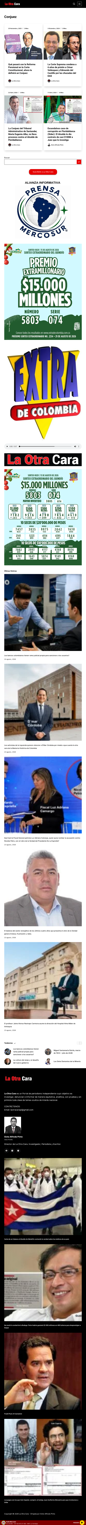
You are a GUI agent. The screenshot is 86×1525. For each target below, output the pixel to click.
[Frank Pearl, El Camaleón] (43, 1371)
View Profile (8, 1139)
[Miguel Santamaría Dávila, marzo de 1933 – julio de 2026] (48, 1051)
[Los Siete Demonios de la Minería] (48, 1061)
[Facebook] (6, 1151)
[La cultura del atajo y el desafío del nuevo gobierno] (7, 1061)
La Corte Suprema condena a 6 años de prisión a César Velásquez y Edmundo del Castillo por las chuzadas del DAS (62, 70)
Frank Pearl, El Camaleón (13, 1414)
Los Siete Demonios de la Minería (67, 1061)
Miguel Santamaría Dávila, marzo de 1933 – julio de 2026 (67, 1051)
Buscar (7, 158)
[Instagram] (18, 1151)
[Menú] (79, 4)
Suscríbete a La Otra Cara (43, 172)
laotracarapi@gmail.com (21, 1110)
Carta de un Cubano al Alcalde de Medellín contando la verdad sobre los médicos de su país (36, 1239)
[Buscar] (74, 4)
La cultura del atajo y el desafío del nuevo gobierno (26, 1061)
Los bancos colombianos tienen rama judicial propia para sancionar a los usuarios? (36, 655)
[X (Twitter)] (12, 1151)
